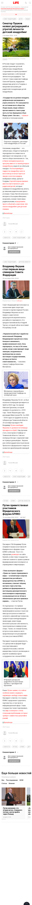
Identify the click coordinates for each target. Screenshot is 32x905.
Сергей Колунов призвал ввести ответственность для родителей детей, (15, 183)
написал (25, 115)
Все (3, 780)
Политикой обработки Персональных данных (12, 8)
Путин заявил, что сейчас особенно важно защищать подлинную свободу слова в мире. (15, 692)
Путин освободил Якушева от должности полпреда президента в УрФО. (15, 427)
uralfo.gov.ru (19, 300)
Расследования (12, 780)
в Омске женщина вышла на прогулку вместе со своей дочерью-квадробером (16, 163)
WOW (21, 780)
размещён (15, 554)
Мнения (12, 783)
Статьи (4, 783)
